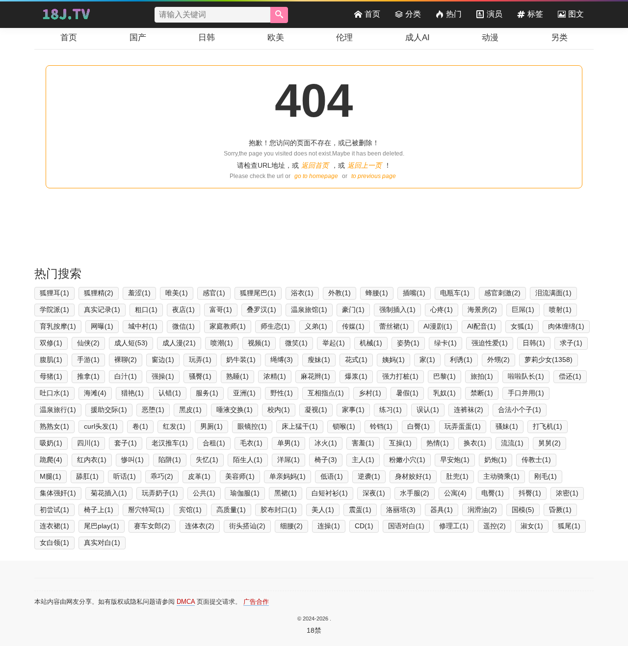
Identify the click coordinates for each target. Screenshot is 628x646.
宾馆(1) (190, 510)
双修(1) (51, 343)
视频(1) (259, 343)
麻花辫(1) (315, 376)
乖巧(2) (162, 476)
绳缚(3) (281, 359)
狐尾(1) (569, 526)
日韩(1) (534, 343)
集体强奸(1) (58, 493)
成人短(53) (131, 343)
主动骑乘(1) (501, 476)
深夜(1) (374, 493)
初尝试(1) (54, 510)
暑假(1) (407, 393)
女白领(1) (54, 542)
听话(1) (124, 476)
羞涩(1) (139, 293)
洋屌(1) (288, 460)
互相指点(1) (326, 393)
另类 (559, 37)
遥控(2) (494, 526)
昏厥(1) (560, 510)
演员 (494, 14)
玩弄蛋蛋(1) (463, 426)
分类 (413, 14)
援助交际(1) (109, 409)
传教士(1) (536, 460)
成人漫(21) (179, 343)
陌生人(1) (247, 460)
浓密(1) (567, 493)
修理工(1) (454, 526)
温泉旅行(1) (58, 409)
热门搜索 (57, 273)
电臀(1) (492, 493)
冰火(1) (325, 443)
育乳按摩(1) (58, 326)
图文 (576, 14)
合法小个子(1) (519, 409)
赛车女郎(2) (152, 526)
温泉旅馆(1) (309, 309)
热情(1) (437, 443)
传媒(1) (353, 326)
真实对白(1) (102, 542)
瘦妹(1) (319, 359)
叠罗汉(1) (261, 309)
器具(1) (441, 510)
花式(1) (356, 359)
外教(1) (339, 293)
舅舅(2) (549, 443)
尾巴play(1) (101, 526)
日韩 (206, 37)
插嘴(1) (414, 293)
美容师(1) (240, 476)
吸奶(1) (51, 443)
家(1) (427, 359)
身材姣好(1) (413, 476)
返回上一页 (364, 165)
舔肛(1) (87, 476)
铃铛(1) (381, 426)
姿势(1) (408, 343)
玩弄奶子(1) (160, 493)
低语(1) (331, 476)
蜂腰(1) (377, 293)
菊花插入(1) (109, 493)
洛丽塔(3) (401, 510)
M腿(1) (50, 476)
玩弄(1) (200, 359)
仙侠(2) (88, 343)
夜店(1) (183, 309)
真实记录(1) (102, 309)
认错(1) (169, 393)
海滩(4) (95, 393)
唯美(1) (176, 293)
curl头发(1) (101, 426)
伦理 (344, 37)
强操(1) (163, 376)
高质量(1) (231, 510)
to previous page (373, 176)
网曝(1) (102, 326)
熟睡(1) (237, 376)
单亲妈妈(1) (287, 476)
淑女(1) (532, 526)
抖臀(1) (530, 493)
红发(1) (174, 426)
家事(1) (353, 409)
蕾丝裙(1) (394, 326)
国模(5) (523, 510)
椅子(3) (325, 460)
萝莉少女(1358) (548, 359)
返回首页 (315, 165)
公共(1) (204, 493)
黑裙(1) (285, 493)
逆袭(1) (369, 476)
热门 (454, 14)
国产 (138, 37)
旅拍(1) (482, 376)
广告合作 (256, 601)
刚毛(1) (545, 476)
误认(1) (428, 409)
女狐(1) (522, 326)
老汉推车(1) (170, 443)
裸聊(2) (125, 359)
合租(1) (214, 443)
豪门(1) (353, 309)
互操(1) (400, 443)
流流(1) (512, 443)
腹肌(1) (51, 359)
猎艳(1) (132, 393)
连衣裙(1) (54, 526)
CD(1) (364, 526)
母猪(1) (51, 376)
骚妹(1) (507, 426)
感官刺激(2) (502, 293)
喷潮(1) (221, 343)
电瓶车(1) (455, 293)
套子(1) (125, 443)
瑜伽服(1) (245, 493)
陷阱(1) (169, 460)
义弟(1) (316, 326)
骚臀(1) (200, 376)
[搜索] (279, 15)
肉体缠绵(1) (566, 326)
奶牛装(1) (241, 359)
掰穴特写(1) (146, 510)
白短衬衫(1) (330, 493)
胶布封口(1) (279, 510)
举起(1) (333, 343)
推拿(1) (88, 376)
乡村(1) (370, 393)
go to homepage (316, 176)
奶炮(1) (495, 460)
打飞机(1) (547, 426)
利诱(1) (461, 359)
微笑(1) (296, 343)
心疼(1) (441, 309)
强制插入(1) (397, 309)
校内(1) (278, 409)
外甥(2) (498, 359)
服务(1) (207, 393)
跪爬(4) (51, 460)
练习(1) (390, 409)
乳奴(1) (444, 393)
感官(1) (214, 293)
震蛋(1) (360, 510)
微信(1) (183, 326)
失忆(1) (207, 460)
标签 (535, 14)
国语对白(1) (406, 526)
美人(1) (323, 510)
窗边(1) (163, 359)
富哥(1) (220, 309)
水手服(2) (414, 493)
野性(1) (281, 393)
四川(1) (88, 443)
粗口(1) (146, 309)
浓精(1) (274, 376)
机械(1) (371, 343)
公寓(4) (455, 493)
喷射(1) (560, 309)
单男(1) (288, 443)
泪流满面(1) (553, 293)
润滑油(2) (482, 510)
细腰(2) (291, 526)
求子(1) (571, 343)
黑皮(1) (190, 409)
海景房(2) (482, 309)
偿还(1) (570, 376)
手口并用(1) (526, 393)
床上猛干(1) (300, 426)
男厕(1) (211, 426)
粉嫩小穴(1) (407, 460)
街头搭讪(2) (247, 526)
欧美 (275, 37)
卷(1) (140, 426)
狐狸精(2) (98, 293)
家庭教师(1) (227, 326)
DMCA (186, 601)
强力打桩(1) (400, 376)
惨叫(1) (132, 460)
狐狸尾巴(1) (258, 293)
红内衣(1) (91, 460)
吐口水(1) (54, 393)
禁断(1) (482, 393)
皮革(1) (199, 476)
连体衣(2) (199, 526)
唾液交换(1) (234, 409)
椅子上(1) (98, 510)
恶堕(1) (153, 409)
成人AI (417, 37)
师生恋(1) (275, 326)
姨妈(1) (393, 359)
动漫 (490, 37)
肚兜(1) (457, 476)
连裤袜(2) (468, 409)
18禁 (314, 630)
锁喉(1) (344, 426)
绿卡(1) (445, 343)
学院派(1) (54, 309)
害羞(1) (363, 443)
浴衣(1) (302, 293)
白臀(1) (418, 426)
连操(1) (328, 526)
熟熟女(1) (54, 426)
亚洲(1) (244, 393)
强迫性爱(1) (489, 343)
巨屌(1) (523, 309)
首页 (372, 14)
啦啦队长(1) (526, 376)
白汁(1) (125, 376)
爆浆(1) (356, 376)
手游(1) (88, 359)
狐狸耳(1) (54, 293)
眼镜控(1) (252, 426)
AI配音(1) (481, 326)
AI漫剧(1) (437, 326)
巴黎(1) (444, 376)
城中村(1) (142, 326)
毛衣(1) (251, 443)
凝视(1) (316, 409)
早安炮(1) (455, 460)
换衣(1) (475, 443)
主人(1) (363, 460)
